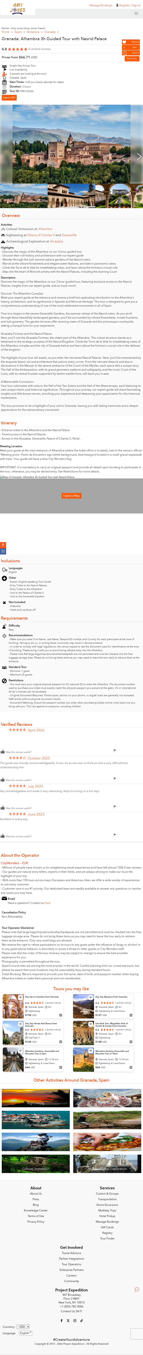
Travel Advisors (71, 1253)
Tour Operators (71, 1264)
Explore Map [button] (71, 496)
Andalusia (35, 32)
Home (7, 32)
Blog (36, 1205)
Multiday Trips (107, 1210)
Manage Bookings (107, 1222)
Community (71, 1281)
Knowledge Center (36, 1210)
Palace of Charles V (41, 235)
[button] (3, 545)
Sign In (136, 5)
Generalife (69, 235)
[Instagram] (75, 1320)
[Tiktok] (81, 1320)
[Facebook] (62, 1320)
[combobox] (25, 1333)
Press (36, 1199)
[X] (68, 1320)
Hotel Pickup (107, 1216)
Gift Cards (107, 1227)
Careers (71, 1276)
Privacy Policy (35, 1222)
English (24, 1333)
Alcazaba (56, 241)
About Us (36, 1194)
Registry (107, 1233)
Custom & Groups (107, 1194)
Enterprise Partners (72, 1270)
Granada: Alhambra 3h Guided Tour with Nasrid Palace (54, 39)
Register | (125, 5)
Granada (51, 32)
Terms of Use (36, 1216)
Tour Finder (107, 1239)
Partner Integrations (71, 1259)
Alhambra (45, 229)
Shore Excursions (107, 1205)
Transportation (107, 1199)
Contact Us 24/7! (71, 1311)
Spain (19, 32)
